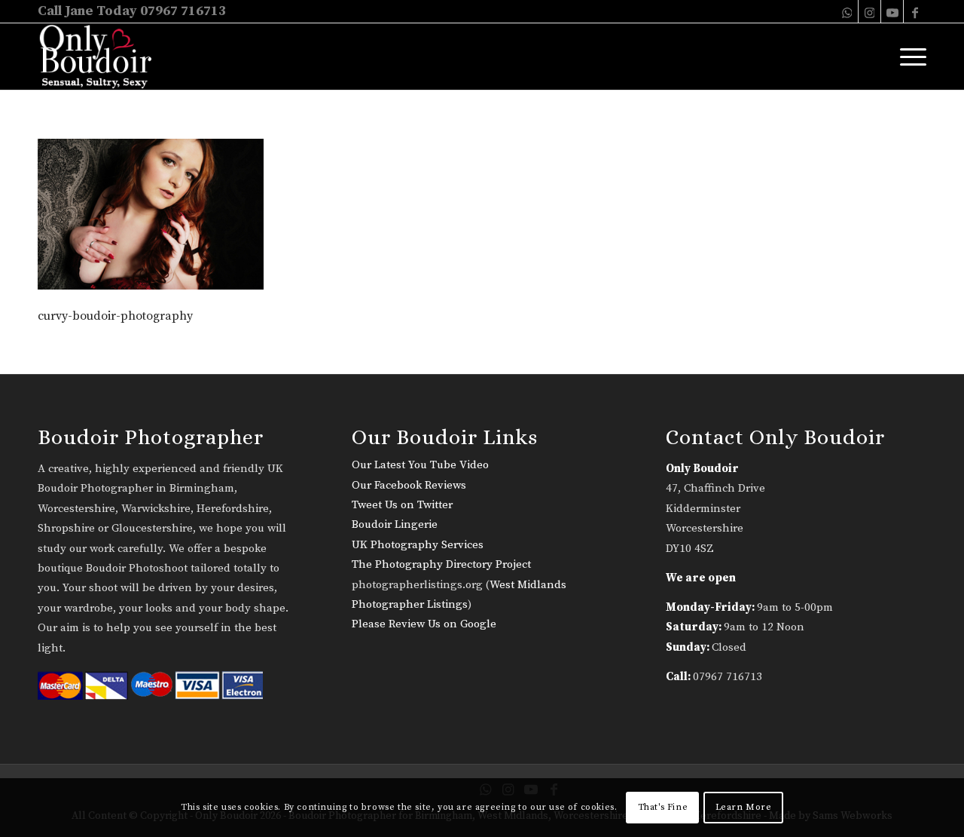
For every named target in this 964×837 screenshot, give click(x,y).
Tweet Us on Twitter (402, 505)
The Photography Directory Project (441, 564)
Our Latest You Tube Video (420, 465)
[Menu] (908, 56)
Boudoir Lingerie (395, 524)
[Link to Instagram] (869, 11)
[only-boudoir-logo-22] (102, 56)
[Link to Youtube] (892, 11)
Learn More (743, 807)
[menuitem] (908, 56)
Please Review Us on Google (424, 624)
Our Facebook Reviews (409, 485)
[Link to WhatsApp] (847, 11)
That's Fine (663, 807)
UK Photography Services (418, 545)
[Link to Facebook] (915, 11)
